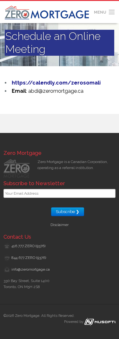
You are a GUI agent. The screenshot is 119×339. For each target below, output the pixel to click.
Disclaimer (59, 225)
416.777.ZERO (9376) (28, 246)
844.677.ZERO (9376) (28, 257)
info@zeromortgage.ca (30, 269)
